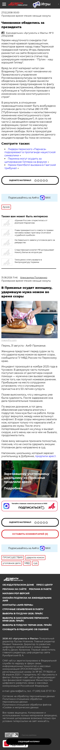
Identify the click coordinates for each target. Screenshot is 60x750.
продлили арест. (45, 456)
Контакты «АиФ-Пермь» (17, 605)
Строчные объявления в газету (23, 609)
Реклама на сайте (14, 589)
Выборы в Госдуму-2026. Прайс (22, 613)
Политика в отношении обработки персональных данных (22, 700)
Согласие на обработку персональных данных (28, 696)
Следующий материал (29, 742)
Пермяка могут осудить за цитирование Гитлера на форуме (25, 160)
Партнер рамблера (29, 735)
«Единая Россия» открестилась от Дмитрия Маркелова (31, 221)
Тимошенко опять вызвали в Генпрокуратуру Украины (28, 261)
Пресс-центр (44, 584)
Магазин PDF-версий (16, 593)
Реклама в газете (40, 589)
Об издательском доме (18, 584)
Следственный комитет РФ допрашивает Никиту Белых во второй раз (34, 251)
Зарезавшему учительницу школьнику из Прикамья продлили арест (26, 478)
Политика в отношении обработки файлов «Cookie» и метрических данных (26, 706)
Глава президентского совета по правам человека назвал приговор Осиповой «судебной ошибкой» (34, 232)
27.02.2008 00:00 (10, 12)
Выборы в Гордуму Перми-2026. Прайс (27, 625)
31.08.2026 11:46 (9, 277)
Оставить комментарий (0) (30, 534)
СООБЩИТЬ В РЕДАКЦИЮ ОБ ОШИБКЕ (25, 629)
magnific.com (9, 340)
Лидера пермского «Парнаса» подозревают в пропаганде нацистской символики (30, 152)
